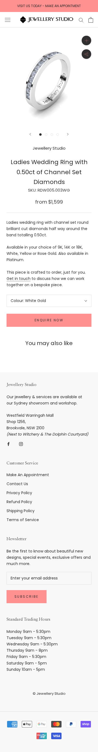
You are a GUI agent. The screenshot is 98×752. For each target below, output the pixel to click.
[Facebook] (8, 443)
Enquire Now (49, 320)
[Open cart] (90, 20)
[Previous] (30, 134)
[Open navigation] (7, 20)
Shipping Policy (21, 511)
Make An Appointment (28, 475)
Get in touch (18, 278)
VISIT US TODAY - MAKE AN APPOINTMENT (49, 6)
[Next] (68, 134)
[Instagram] (21, 443)
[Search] (81, 19)
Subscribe (26, 596)
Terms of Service (23, 520)
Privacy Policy (19, 493)
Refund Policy (19, 502)
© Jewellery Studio (49, 693)
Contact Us (17, 484)
